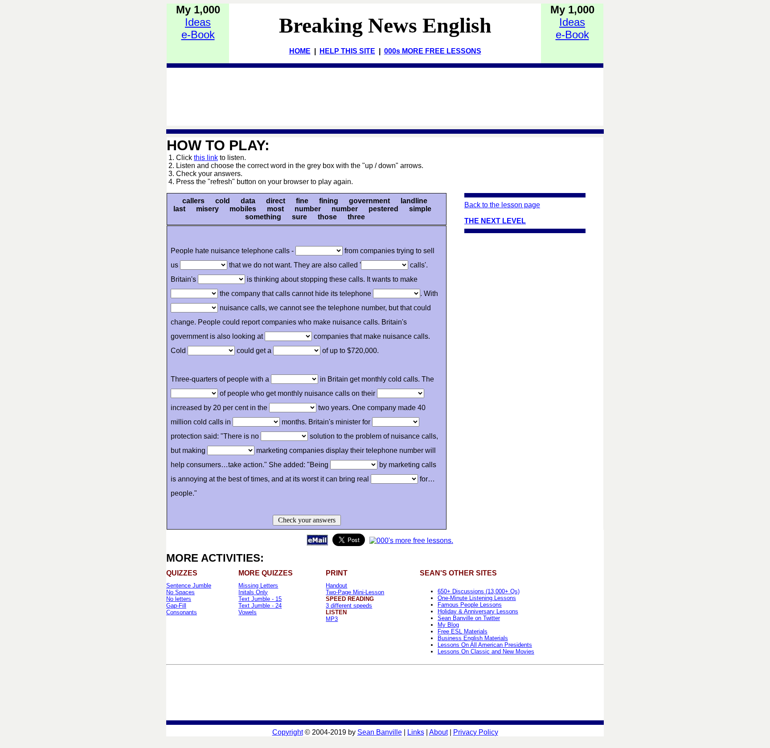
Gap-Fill (176, 605)
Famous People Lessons (470, 604)
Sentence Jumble (188, 585)
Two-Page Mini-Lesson (355, 592)
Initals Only (253, 592)
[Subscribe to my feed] (411, 540)
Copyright (287, 732)
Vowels (247, 612)
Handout (336, 585)
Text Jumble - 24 (260, 605)
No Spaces (180, 592)
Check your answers (306, 520)
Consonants (181, 612)
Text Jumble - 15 (260, 599)
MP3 (332, 619)
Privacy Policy (475, 732)
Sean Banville (379, 732)
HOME (300, 51)
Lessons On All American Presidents (485, 644)
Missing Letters (258, 585)
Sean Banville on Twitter (469, 618)
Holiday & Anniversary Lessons (478, 611)
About (438, 732)
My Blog (448, 624)
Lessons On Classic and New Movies (486, 651)
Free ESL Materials (462, 631)
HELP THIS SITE (347, 51)
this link (206, 157)
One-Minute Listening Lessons (477, 598)
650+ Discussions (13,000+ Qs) (479, 591)
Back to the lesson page (502, 205)
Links (415, 732)
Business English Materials (473, 638)
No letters (178, 599)
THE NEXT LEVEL (495, 221)
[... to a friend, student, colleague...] (317, 543)
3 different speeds (349, 605)
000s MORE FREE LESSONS (432, 51)
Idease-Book (198, 28)
